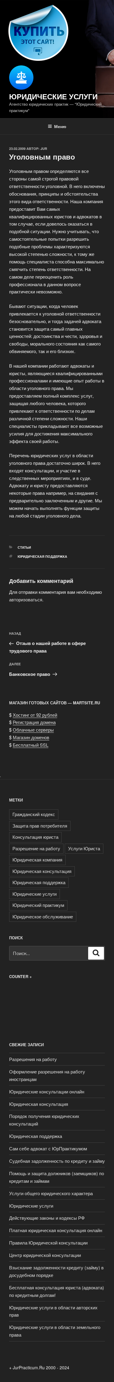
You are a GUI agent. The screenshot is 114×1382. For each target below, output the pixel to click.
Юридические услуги (53, 96)
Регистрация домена (34, 722)
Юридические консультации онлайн (46, 1091)
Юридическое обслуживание (42, 916)
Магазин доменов (31, 737)
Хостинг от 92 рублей (35, 715)
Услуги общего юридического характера (51, 1193)
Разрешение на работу (36, 848)
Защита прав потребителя (39, 825)
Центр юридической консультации (45, 1255)
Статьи (24, 547)
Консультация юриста (35, 837)
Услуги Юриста (84, 848)
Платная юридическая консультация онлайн (55, 1230)
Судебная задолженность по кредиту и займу (57, 1161)
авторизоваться (25, 599)
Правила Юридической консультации (48, 1242)
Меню (60, 126)
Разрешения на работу (33, 1059)
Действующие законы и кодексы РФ (47, 1218)
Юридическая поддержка (42, 556)
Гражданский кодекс (33, 814)
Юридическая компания (37, 859)
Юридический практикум (38, 905)
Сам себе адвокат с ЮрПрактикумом (48, 1148)
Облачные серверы (33, 729)
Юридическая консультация (41, 871)
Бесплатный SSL (30, 745)
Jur (43, 148)
